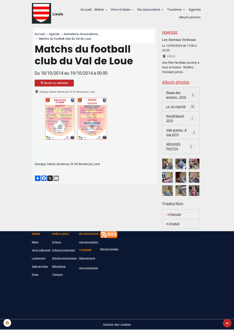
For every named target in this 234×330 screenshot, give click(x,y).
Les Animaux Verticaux (179, 40)
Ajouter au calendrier (55, 83)
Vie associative (149, 9)
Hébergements (87, 258)
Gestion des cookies (117, 324)
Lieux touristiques (88, 268)
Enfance (56, 242)
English (174, 224)
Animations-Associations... (82, 34)
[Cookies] (7, 323)
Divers (35, 274)
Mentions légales (109, 249)
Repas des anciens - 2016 (180, 95)
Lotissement (38, 258)
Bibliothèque (59, 266)
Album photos (190, 17)
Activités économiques (64, 258)
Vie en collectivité (41, 250)
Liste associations (88, 242)
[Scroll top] (227, 323)
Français (175, 214)
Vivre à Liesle (121, 9)
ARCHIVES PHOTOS (180, 146)
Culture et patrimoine (63, 250)
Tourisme (174, 9)
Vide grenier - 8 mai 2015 (180, 132)
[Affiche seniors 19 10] (92, 118)
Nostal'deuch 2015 (180, 118)
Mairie (99, 9)
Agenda (195, 9)
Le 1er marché (180, 106)
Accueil (86, 9)
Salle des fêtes (40, 266)
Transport (57, 274)
